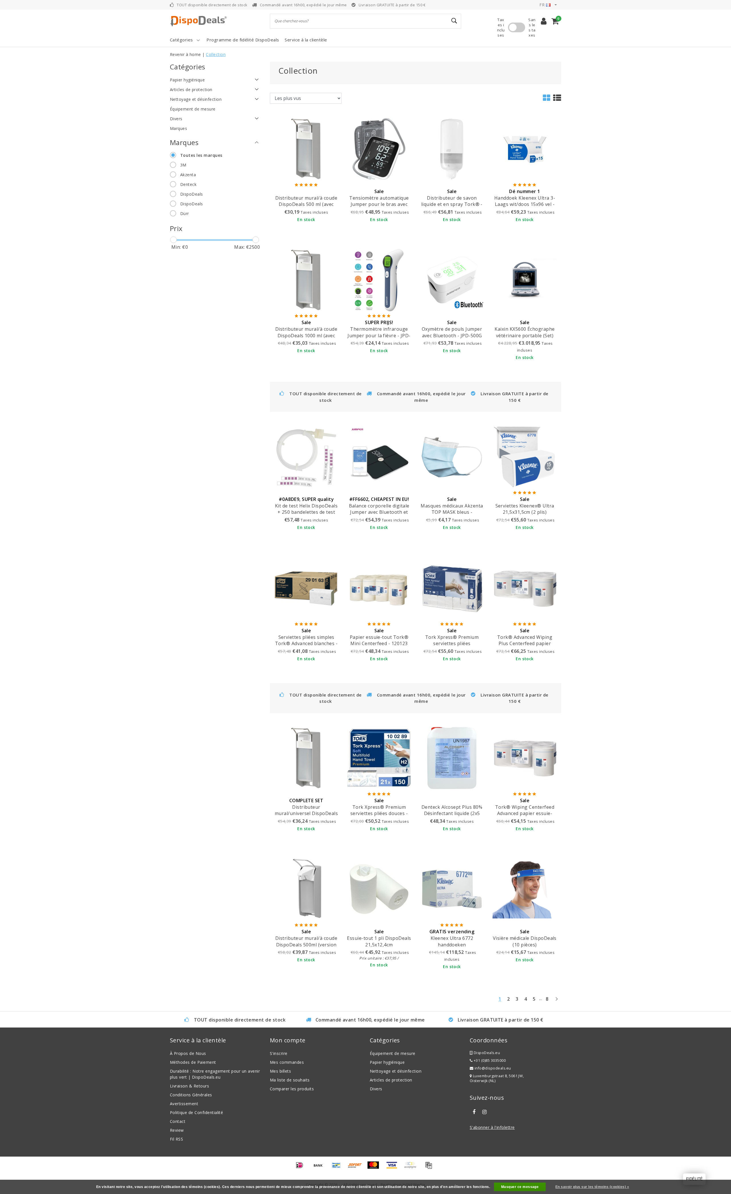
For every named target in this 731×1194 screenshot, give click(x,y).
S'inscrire (279, 1053)
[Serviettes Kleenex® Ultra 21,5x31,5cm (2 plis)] (525, 456)
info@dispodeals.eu (493, 1068)
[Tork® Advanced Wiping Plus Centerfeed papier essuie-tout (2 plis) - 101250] (525, 588)
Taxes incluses (501, 27)
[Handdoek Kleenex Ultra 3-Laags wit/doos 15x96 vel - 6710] (525, 148)
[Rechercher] (454, 21)
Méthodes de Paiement (193, 1062)
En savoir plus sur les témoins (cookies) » (592, 1187)
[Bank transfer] (320, 1168)
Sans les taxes (531, 27)
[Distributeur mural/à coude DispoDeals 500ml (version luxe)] (306, 889)
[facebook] (474, 1112)
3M (183, 165)
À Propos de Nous (188, 1053)
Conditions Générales (191, 1094)
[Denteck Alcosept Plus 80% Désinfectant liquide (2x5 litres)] (452, 757)
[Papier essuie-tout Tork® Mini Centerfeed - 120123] (379, 588)
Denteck (188, 184)
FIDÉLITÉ (694, 1179)
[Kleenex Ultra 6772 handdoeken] (452, 889)
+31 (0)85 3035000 (489, 1060)
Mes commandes (287, 1062)
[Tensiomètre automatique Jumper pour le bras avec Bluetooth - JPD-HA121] (379, 148)
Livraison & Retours (189, 1086)
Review (177, 1130)
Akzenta (188, 174)
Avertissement (184, 1103)
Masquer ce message (520, 1187)
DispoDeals (191, 194)
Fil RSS (176, 1139)
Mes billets (280, 1071)
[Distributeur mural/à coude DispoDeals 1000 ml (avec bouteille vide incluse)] (306, 279)
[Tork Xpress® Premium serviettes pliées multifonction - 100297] (452, 588)
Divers (376, 1088)
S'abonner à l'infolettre (492, 1127)
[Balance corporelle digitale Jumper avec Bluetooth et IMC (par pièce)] (379, 456)
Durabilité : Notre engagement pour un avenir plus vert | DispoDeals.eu (215, 1074)
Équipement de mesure (392, 1053)
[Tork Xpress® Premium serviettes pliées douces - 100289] (379, 757)
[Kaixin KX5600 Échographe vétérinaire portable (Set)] (525, 279)
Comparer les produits (292, 1088)
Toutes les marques (201, 155)
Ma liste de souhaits (290, 1080)
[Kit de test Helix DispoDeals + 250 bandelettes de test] (306, 456)
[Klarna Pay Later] (412, 1168)
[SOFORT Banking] (357, 1168)
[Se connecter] (544, 21)
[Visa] (394, 1168)
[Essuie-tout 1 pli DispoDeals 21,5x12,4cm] (379, 889)
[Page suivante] (556, 1001)
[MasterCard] (375, 1168)
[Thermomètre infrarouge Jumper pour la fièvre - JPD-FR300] (379, 279)
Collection (216, 54)
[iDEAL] (301, 1168)
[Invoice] (430, 1168)
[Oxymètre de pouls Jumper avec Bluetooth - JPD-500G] (452, 279)
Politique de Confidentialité (196, 1112)
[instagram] (484, 1112)
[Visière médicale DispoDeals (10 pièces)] (525, 889)
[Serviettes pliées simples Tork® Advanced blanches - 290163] (306, 588)
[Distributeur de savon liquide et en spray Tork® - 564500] (452, 148)
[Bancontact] (338, 1168)
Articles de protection (391, 1080)
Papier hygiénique (387, 1062)
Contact (177, 1121)
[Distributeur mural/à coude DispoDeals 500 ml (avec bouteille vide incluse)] (306, 148)
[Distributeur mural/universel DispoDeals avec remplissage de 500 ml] (306, 757)
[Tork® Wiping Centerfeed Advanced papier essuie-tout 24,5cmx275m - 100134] (525, 757)
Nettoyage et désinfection (395, 1071)
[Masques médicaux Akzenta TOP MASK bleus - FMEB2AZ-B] (452, 456)
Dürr (184, 213)
